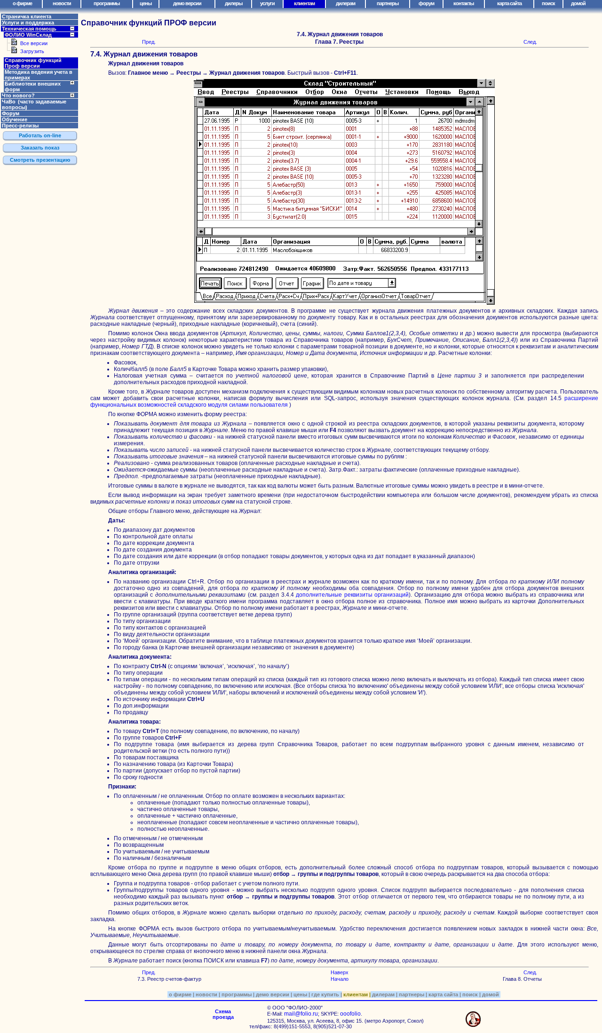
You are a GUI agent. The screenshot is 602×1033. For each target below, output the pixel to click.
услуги (267, 3)
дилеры (233, 3)
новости (62, 3)
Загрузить (32, 51)
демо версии (187, 3)
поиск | (471, 994)
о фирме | (180, 994)
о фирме (22, 3)
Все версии (34, 43)
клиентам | (356, 994)
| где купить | (325, 994)
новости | (207, 994)
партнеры (387, 3)
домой (578, 3)
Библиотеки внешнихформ (33, 86)
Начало (340, 979)
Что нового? (18, 95)
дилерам (345, 3)
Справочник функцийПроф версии (33, 63)
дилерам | (384, 994)
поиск (548, 3)
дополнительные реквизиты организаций (352, 594)
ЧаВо (34, 104)
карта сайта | (444, 994)
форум (426, 3)
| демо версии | (272, 994)
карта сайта (509, 3)
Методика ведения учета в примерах (38, 74)
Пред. (149, 42)
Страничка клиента (26, 16)
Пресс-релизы (20, 125)
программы (106, 3)
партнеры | (412, 994)
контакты (463, 3)
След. (530, 42)
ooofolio (350, 1013)
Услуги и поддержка (28, 22)
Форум (10, 113)
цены (145, 3)
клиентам (304, 3)
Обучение (14, 119)
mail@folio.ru (301, 1013)
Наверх (340, 972)
